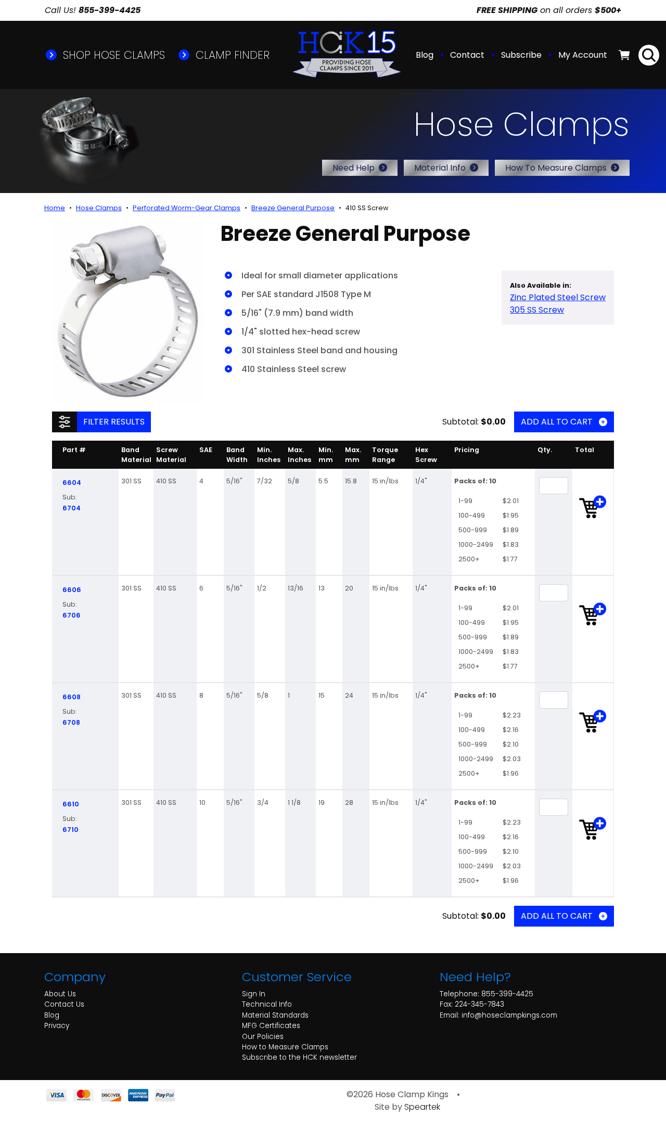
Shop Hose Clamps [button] (112, 54)
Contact (467, 55)
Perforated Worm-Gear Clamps (186, 207)
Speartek (422, 1107)
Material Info (440, 168)
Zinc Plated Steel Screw (558, 297)
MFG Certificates (271, 1026)
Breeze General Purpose (293, 207)
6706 (71, 615)
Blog (424, 55)
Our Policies (263, 1037)
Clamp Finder (231, 54)
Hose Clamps (99, 207)
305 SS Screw (537, 310)
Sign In (253, 994)
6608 (71, 696)
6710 (70, 829)
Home (54, 207)
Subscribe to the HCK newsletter (299, 1057)
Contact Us (64, 1004)
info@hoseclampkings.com (509, 1015)
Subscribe (521, 55)
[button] (583, 55)
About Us (60, 994)
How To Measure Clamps (556, 168)
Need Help (353, 168)
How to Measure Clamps (285, 1047)
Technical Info (267, 1004)
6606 (71, 589)
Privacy (56, 1026)
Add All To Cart (557, 422)
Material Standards (275, 1015)
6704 (71, 508)
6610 (70, 804)
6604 (71, 482)
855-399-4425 (507, 994)
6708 (71, 722)
